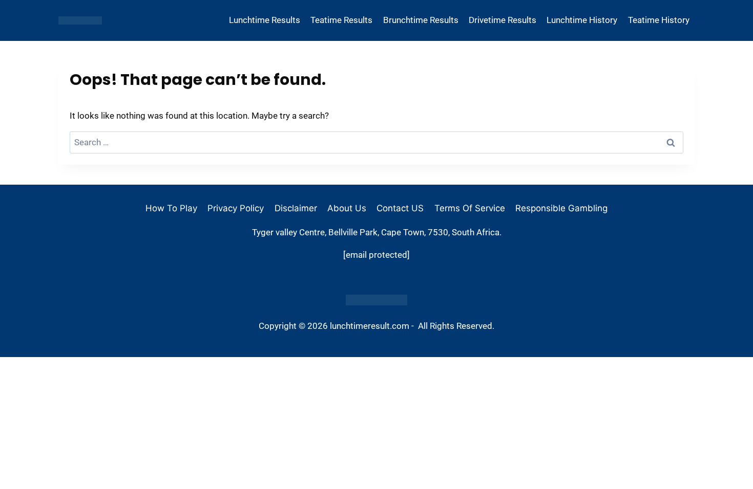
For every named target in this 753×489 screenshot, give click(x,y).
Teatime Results (341, 20)
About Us (346, 208)
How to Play (171, 208)
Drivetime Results (502, 20)
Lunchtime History (582, 20)
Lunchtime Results (264, 20)
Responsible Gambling (561, 208)
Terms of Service (469, 208)
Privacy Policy (235, 208)
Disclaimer (296, 208)
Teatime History (658, 20)
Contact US (400, 208)
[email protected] (376, 255)
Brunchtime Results (420, 20)
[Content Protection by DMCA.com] (376, 300)
